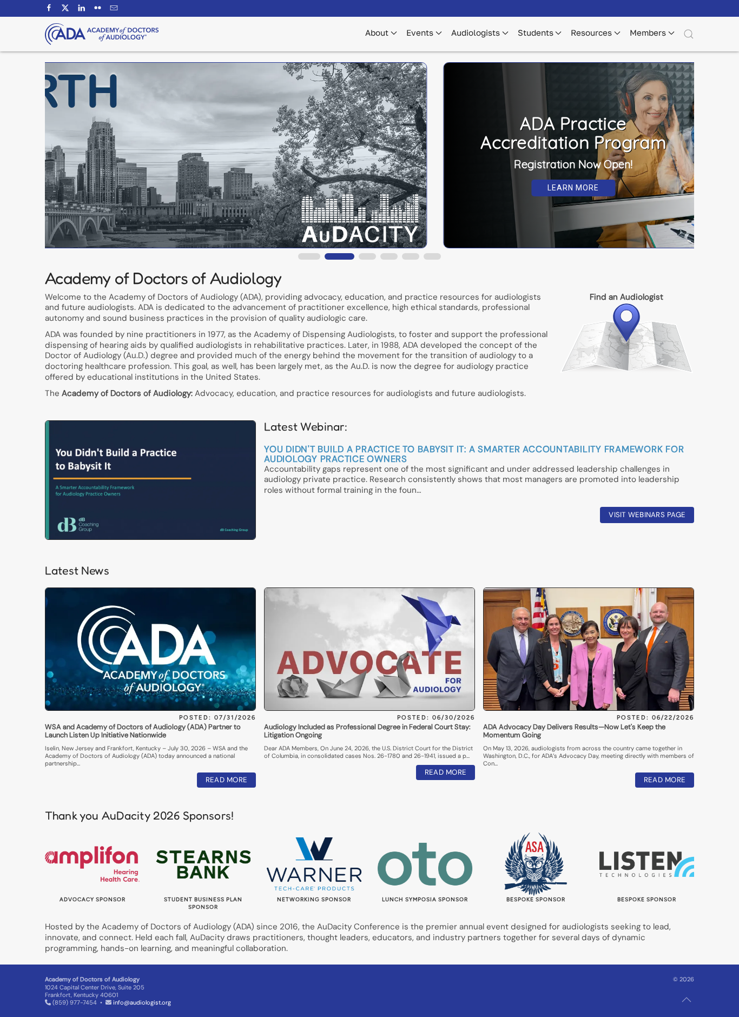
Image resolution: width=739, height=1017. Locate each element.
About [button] (376, 32)
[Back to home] (102, 34)
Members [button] (648, 32)
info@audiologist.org (142, 1002)
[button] (688, 34)
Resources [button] (591, 32)
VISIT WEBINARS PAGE (647, 514)
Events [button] (419, 32)
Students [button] (535, 32)
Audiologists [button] (475, 32)
